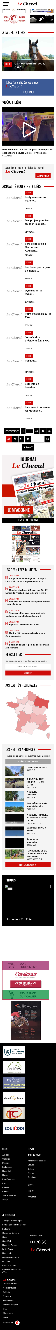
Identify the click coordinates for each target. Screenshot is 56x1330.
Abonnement (8, 1300)
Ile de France (7, 1249)
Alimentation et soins (37, 1161)
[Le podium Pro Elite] (28, 904)
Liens (5, 1317)
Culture (31, 1169)
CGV (5, 1309)
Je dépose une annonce (28, 761)
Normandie (7, 1253)
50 (15, 439)
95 (47, 439)
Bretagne (6, 1229)
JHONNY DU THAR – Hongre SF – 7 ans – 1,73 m (36, 782)
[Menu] (6, 4)
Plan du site (8, 1313)
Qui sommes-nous (11, 1283)
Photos (31, 1190)
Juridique (32, 1177)
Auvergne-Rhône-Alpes (12, 1221)
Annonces (32, 1196)
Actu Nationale (34, 1155)
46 (36, 431)
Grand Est (6, 1241)
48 (49, 431)
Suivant (28, 447)
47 (43, 431)
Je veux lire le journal (28, 520)
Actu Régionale (8, 1215)
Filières (31, 1173)
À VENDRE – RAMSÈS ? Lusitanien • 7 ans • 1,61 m (37, 818)
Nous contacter (9, 1288)
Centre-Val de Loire (10, 1233)
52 (28, 439)
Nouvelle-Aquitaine (10, 1257)
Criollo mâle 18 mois (37, 767)
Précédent (12, 431)
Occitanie (6, 1261)
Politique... (31, 360)
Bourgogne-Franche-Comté (14, 1225)
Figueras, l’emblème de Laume (24, 624)
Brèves (31, 1165)
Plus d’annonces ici (28, 864)
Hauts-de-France (9, 1245)
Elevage (31, 1149)
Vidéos (31, 1184)
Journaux (7, 1296)
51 (21, 439)
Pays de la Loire (9, 1265)
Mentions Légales (10, 1305)
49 (8, 439)
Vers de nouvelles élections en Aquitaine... (35, 247)
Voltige (5, 1199)
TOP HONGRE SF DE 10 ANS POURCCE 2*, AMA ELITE (37, 854)
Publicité (6, 1292)
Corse (4, 1237)
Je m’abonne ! (43, 175)
